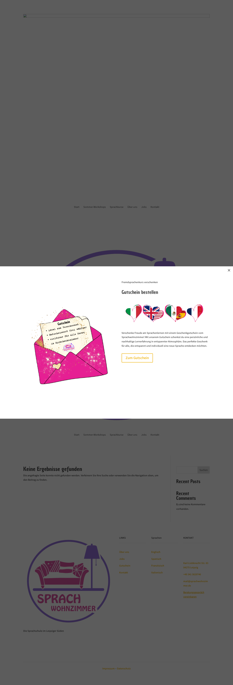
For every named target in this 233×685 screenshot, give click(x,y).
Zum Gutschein (137, 357)
